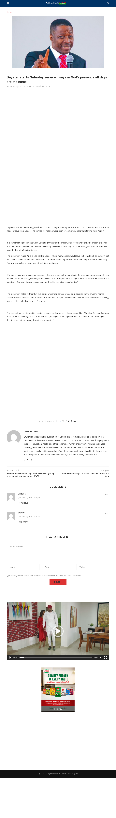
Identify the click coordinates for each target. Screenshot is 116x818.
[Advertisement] (58, 130)
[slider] (56, 657)
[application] (58, 631)
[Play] (10, 657)
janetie (21, 494)
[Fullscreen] (105, 657)
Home (9, 12)
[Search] (108, 3)
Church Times (25, 86)
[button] (58, 631)
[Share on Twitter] (69, 421)
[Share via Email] (75, 421)
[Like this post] (63, 421)
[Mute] (101, 657)
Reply (107, 494)
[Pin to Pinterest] (71, 421)
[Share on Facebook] (65, 421)
